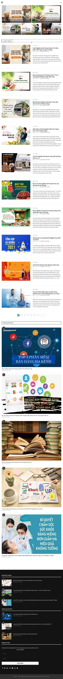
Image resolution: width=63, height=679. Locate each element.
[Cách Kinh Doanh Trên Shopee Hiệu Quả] (16, 271)
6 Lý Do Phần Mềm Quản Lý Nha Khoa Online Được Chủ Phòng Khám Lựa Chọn (46, 292)
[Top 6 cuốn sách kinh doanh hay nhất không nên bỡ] (31, 441)
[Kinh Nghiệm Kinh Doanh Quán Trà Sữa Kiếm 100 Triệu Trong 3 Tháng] (16, 54)
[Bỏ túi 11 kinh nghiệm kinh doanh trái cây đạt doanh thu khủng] (16, 189)
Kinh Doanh (16, 16)
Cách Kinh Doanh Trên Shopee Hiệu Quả (46, 265)
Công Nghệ (35, 289)
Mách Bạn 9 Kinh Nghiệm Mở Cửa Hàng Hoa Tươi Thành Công (31, 30)
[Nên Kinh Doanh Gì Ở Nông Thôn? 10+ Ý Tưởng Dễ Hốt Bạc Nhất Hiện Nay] (16, 81)
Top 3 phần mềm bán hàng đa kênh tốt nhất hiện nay (17, 368)
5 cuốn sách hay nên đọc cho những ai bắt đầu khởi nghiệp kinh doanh (22, 509)
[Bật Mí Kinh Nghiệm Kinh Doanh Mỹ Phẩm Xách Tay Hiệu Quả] (7, 583)
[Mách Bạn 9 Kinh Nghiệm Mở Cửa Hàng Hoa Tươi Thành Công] (16, 135)
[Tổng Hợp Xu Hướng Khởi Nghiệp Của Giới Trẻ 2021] (16, 244)
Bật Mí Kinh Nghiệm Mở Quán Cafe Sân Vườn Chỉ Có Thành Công (12, 30)
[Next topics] (41, 315)
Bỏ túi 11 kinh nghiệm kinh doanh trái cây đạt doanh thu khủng (46, 184)
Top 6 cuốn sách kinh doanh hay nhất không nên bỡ (17, 462)
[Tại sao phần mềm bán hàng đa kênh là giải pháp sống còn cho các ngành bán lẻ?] (31, 394)
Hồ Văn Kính (37, 51)
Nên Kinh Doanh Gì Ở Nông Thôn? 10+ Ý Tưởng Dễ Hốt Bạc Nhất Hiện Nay (46, 76)
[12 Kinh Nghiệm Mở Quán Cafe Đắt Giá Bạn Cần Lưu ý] (16, 162)
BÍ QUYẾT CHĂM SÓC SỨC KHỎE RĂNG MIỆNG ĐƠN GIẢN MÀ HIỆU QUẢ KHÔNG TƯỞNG (28, 555)
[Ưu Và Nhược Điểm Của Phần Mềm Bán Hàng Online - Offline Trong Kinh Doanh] (7, 592)
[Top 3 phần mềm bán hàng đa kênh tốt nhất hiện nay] (31, 347)
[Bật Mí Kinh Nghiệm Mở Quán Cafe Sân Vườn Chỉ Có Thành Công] (16, 108)
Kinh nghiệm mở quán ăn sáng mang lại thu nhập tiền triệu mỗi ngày (47, 211)
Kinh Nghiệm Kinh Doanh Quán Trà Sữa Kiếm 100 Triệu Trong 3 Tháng (45, 49)
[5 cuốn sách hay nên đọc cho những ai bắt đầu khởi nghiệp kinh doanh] (31, 487)
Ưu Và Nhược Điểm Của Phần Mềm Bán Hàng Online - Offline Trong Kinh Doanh (31, 590)
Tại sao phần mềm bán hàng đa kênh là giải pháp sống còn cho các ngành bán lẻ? (25, 415)
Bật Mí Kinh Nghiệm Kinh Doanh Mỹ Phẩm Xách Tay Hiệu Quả (27, 580)
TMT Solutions (46, 676)
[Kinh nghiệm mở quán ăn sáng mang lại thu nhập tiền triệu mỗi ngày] (16, 216)
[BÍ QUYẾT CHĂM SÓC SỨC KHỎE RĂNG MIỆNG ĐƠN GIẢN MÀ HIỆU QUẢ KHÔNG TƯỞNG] (31, 534)
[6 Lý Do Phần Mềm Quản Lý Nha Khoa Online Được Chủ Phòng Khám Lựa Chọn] (16, 298)
